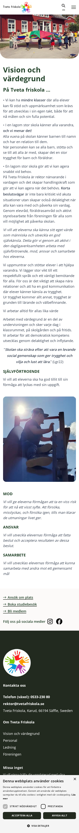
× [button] (74, 779)
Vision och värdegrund (21, 733)
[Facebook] (59, 621)
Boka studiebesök (22, 604)
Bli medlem (17, 611)
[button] (39, 826)
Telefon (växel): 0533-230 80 (26, 697)
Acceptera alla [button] (22, 815)
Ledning (9, 747)
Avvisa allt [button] (59, 815)
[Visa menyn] (73, 7)
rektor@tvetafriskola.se (23, 703)
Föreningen (12, 754)
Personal (10, 740)
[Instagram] (50, 621)
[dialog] (39, 804)
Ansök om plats (20, 597)
